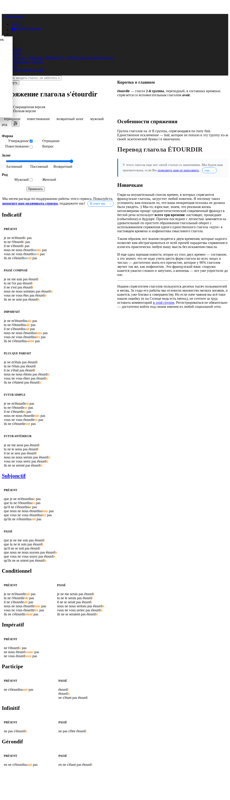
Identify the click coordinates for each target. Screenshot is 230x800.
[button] (16, 24)
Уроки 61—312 (61, 58)
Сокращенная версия (29, 107)
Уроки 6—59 (39, 58)
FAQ (14, 66)
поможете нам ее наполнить (178, 170)
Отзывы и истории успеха (94, 58)
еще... (208, 170)
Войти (16, 28)
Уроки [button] (15, 54)
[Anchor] (23, 215)
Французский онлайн (27, 70)
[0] (16, 167)
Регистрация (31, 28)
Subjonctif (14, 476)
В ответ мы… (99, 203)
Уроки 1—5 (20, 58)
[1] (39, 167)
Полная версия (24, 111)
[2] (61, 167)
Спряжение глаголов (27, 62)
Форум (16, 49)
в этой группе (163, 302)
